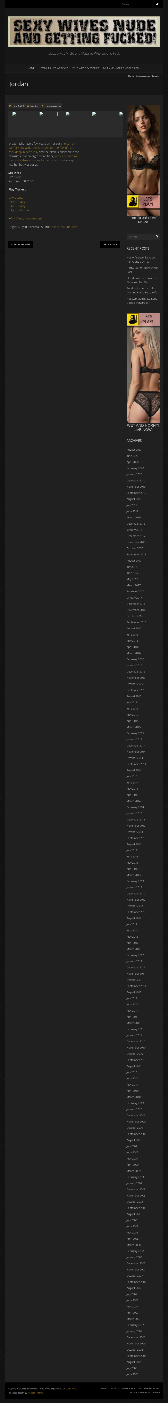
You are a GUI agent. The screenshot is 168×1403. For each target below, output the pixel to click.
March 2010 (134, 1097)
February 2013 (135, 881)
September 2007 (136, 1282)
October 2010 (135, 1054)
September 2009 (136, 1134)
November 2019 (136, 486)
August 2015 (134, 696)
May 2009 (132, 1158)
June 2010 (132, 1078)
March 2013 (134, 875)
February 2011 (135, 1029)
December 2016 (136, 604)
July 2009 (132, 1146)
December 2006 (136, 1337)
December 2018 (136, 523)
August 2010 (134, 1066)
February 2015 (135, 733)
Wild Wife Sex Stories (86, 68)
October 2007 (135, 1275)
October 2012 (135, 906)
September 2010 (136, 1060)
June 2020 (132, 456)
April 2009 (132, 1164)
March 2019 (134, 517)
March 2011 (134, 1023)
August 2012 (134, 918)
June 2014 (132, 782)
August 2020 (134, 449)
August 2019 (134, 499)
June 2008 (132, 1226)
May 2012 (132, 936)
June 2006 (132, 1374)
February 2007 (135, 1325)
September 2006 (136, 1356)
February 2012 (135, 955)
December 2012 (136, 893)
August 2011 (134, 992)
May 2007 (132, 1306)
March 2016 (134, 653)
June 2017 (132, 573)
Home (31, 68)
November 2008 (136, 1195)
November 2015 (136, 678)
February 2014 (135, 807)
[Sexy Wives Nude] (84, 18)
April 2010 (132, 1091)
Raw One (34, 105)
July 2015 (132, 702)
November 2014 (136, 751)
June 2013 (132, 856)
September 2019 (136, 493)
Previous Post (22, 244)
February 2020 (135, 468)
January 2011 (134, 1035)
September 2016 (136, 622)
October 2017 (135, 548)
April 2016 (132, 647)
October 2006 (135, 1349)
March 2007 (134, 1319)
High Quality (17, 202)
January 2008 (134, 1257)
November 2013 (136, 825)
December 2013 (136, 819)
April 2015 (132, 721)
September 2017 (136, 554)
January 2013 (134, 887)
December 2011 (136, 967)
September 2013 (136, 838)
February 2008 (135, 1251)
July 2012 (132, 924)
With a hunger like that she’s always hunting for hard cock (43, 158)
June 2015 (132, 708)
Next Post (109, 244)
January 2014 (134, 813)
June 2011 (132, 1004)
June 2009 (132, 1152)
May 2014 (132, 788)
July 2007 (132, 1294)
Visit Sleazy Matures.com (26, 218)
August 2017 (134, 560)
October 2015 (135, 684)
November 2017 (136, 542)
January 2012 (134, 961)
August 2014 (134, 770)
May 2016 (132, 641)
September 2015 (136, 690)
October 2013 (135, 832)
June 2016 (132, 634)
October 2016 (135, 616)
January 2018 (134, 530)
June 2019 (132, 511)
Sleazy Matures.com (64, 227)
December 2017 (136, 536)
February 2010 (135, 1103)
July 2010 (132, 1072)
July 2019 (132, 505)
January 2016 (134, 665)
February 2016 (135, 659)
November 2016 (136, 610)
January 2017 (134, 597)
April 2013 (132, 869)
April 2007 (132, 1312)
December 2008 (136, 1189)
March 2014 (134, 801)
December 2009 (136, 1115)
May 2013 (132, 862)
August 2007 (134, 1288)
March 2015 (134, 727)
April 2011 (132, 1017)
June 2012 (132, 930)
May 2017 (132, 579)
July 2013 (132, 850)
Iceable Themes (35, 1392)
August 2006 (134, 1362)
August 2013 (134, 844)
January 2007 (134, 1331)
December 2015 (136, 671)
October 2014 (135, 758)
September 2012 (136, 912)
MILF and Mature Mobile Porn (122, 68)
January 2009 (134, 1183)
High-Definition (19, 210)
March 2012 (134, 949)
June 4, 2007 (18, 105)
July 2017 (132, 567)
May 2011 (132, 1010)
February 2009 (135, 1177)
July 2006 (132, 1368)
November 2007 (136, 1269)
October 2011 (135, 980)
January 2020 (134, 474)
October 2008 (135, 1201)
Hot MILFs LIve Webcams (53, 68)
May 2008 (132, 1232)
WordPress (71, 1388)
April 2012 (132, 943)
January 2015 (134, 739)
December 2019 (136, 480)
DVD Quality (17, 206)
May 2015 (132, 714)
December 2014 (136, 745)
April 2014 (132, 795)
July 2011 (132, 998)
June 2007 (132, 1300)
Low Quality (15, 198)
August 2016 (134, 628)
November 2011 (136, 973)
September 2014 (136, 764)
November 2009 (136, 1121)
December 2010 (136, 1041)
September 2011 (136, 986)
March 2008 (134, 1245)
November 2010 (136, 1047)
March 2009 (134, 1171)
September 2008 (136, 1208)
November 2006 (136, 1343)
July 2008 (132, 1220)
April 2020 (132, 462)
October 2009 (135, 1128)
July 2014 (132, 776)
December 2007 (136, 1263)
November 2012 (136, 899)
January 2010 (134, 1109)
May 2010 (132, 1084)
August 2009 (134, 1140)
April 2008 (132, 1238)
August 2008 (134, 1214)
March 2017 (134, 585)
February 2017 (135, 591)
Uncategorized (143, 75)
